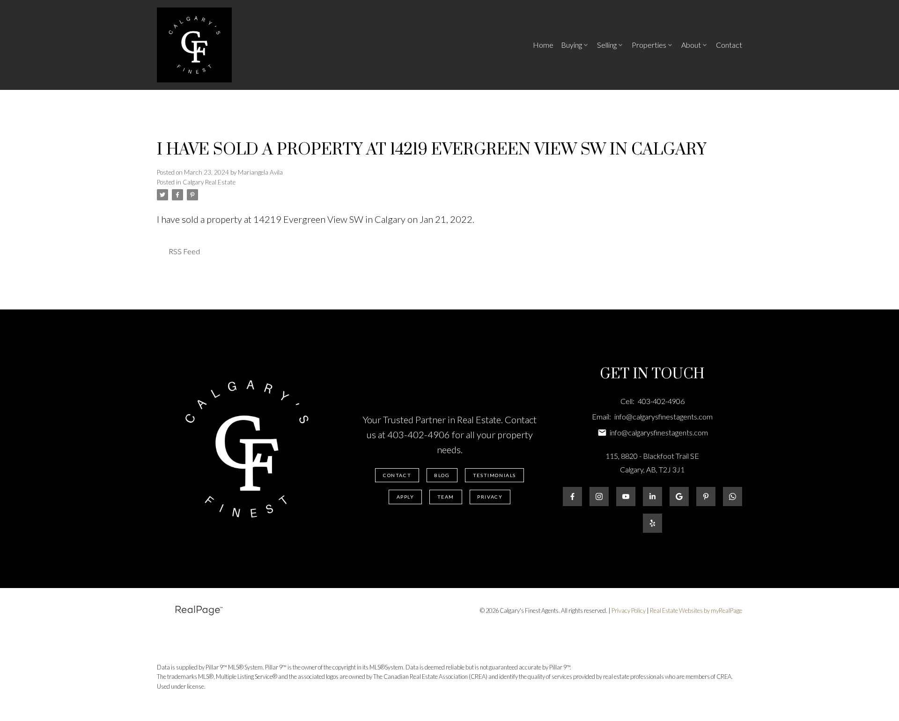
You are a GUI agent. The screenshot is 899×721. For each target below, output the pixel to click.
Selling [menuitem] (607, 44)
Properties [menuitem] (649, 44)
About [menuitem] (691, 44)
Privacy (489, 497)
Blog (442, 475)
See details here (507, 219)
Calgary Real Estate (209, 182)
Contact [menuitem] (729, 44)
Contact (397, 475)
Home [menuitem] (543, 44)
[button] (397, 475)
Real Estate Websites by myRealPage (696, 610)
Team (445, 497)
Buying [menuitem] (571, 44)
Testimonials (494, 475)
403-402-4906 (418, 434)
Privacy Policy (629, 610)
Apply (405, 497)
